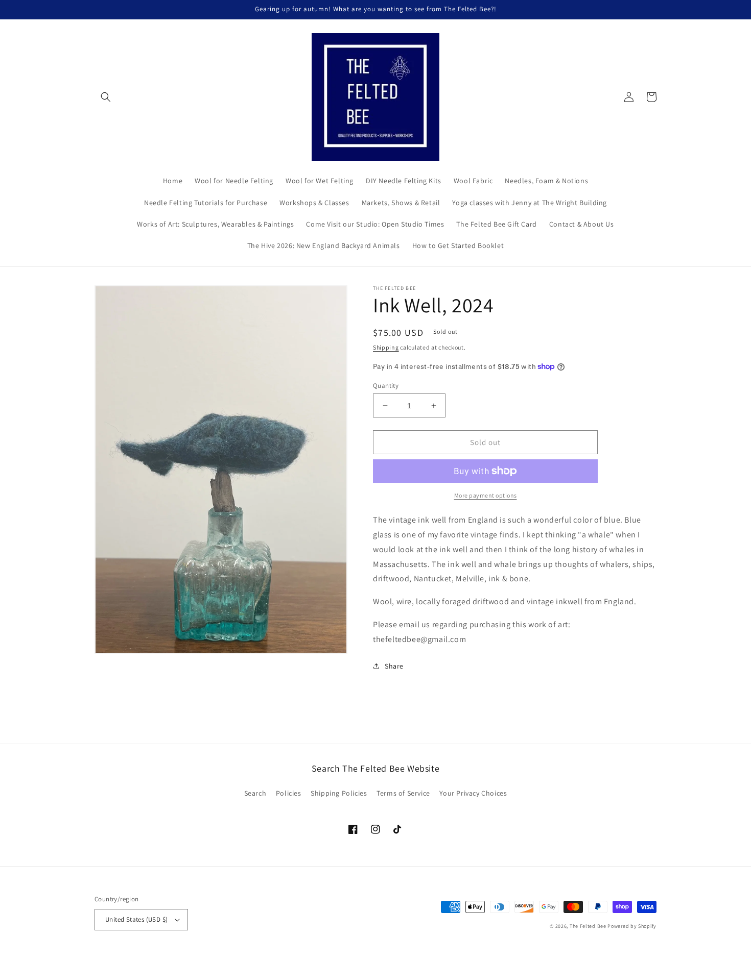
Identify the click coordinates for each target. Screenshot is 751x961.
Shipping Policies (339, 793)
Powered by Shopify (631, 926)
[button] (106, 97)
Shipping (386, 347)
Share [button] (394, 666)
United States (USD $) (136, 919)
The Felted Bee (588, 926)
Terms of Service (403, 793)
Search (255, 793)
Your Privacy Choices (473, 793)
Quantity (385, 385)
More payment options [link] (485, 495)
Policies (288, 793)
